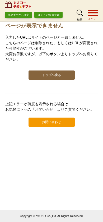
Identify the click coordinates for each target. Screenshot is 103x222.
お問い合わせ (51, 122)
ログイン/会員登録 (48, 14)
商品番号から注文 (18, 14)
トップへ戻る (51, 75)
